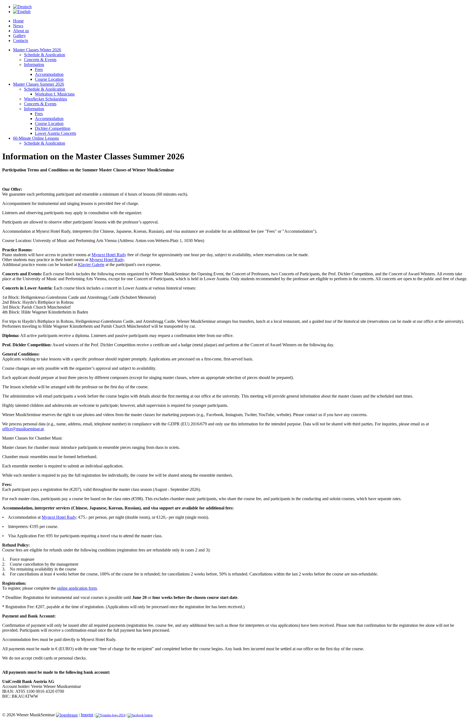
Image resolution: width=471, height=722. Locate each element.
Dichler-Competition (52, 128)
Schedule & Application (44, 54)
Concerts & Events (40, 59)
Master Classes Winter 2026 (37, 49)
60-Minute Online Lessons (36, 138)
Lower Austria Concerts (55, 133)
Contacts (20, 40)
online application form (77, 588)
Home (18, 21)
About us (21, 30)
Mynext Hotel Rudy (109, 254)
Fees (39, 69)
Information (34, 64)
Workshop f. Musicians (55, 94)
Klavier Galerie (91, 264)
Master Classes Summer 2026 (38, 84)
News (18, 25)
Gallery (19, 35)
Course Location (49, 79)
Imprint (87, 714)
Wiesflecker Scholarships (45, 99)
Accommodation (49, 74)
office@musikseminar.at (23, 428)
